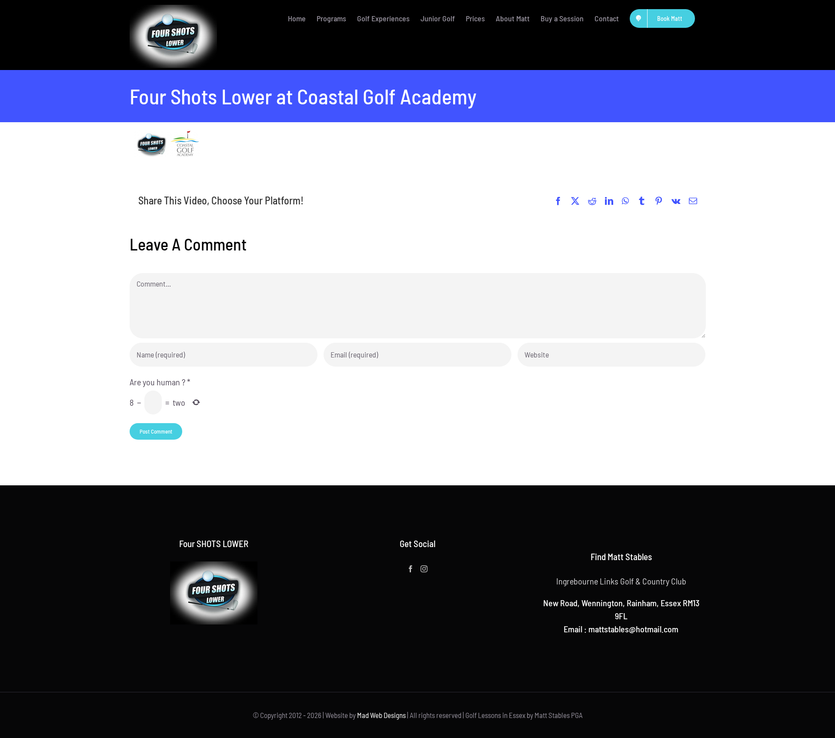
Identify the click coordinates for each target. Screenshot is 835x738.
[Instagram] (424, 568)
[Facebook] (410, 568)
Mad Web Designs (381, 715)
